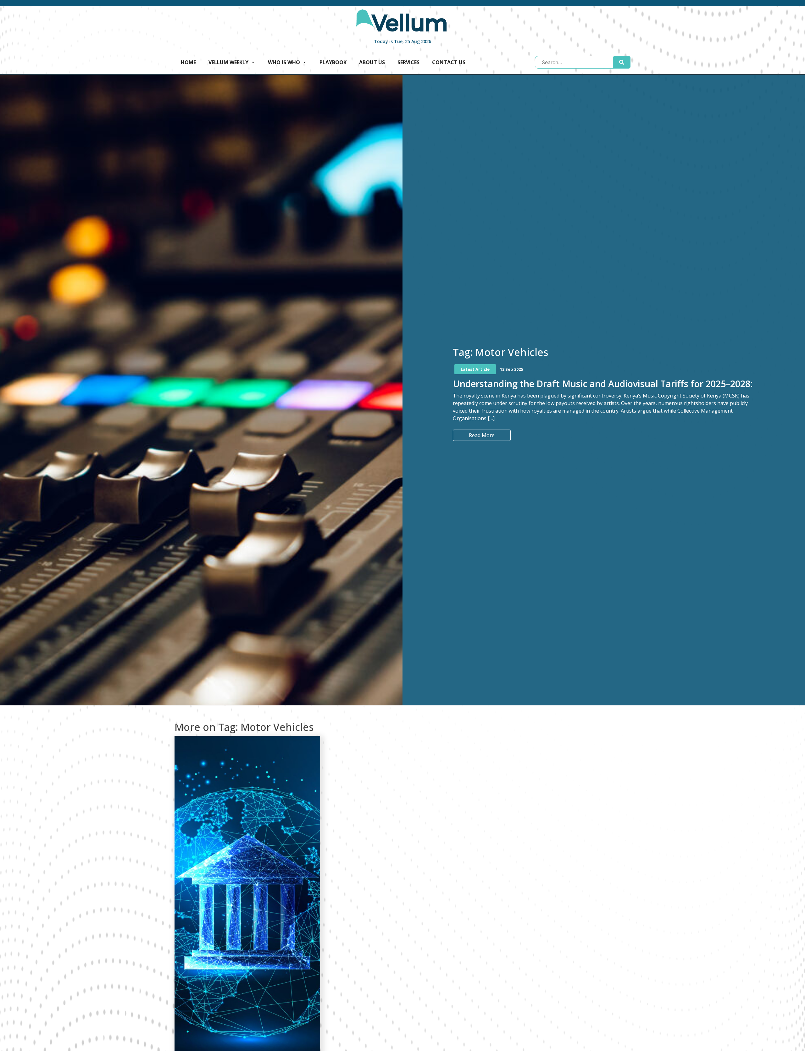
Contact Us (448, 62)
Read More (482, 435)
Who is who (284, 62)
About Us (372, 62)
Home (188, 62)
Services (408, 62)
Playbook (333, 62)
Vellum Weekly (228, 62)
